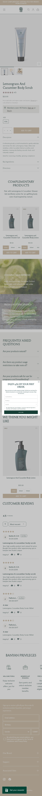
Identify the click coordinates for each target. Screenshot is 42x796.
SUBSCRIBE (21, 412)
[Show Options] (36, 404)
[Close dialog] (38, 382)
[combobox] (20, 404)
